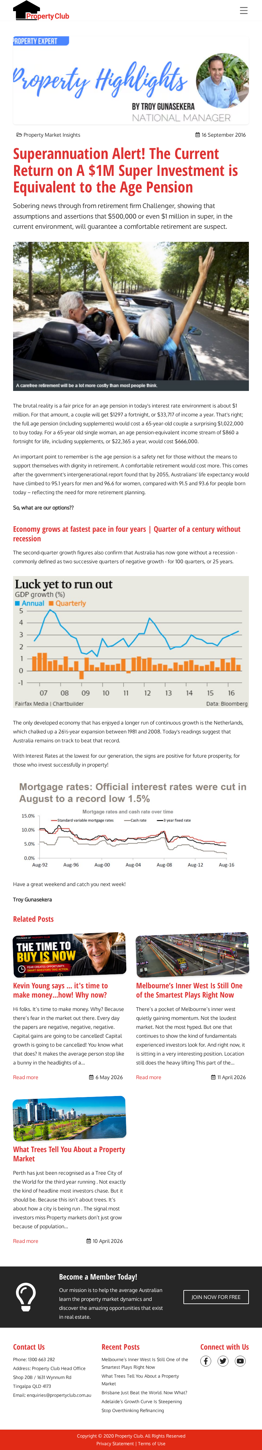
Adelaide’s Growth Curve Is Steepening (142, 1401)
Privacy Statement (115, 1443)
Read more (25, 1077)
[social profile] (205, 1361)
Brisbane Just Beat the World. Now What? (144, 1392)
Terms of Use (152, 1443)
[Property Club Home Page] (41, 10)
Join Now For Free (216, 1297)
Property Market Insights (52, 135)
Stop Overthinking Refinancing (133, 1410)
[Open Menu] (244, 10)
